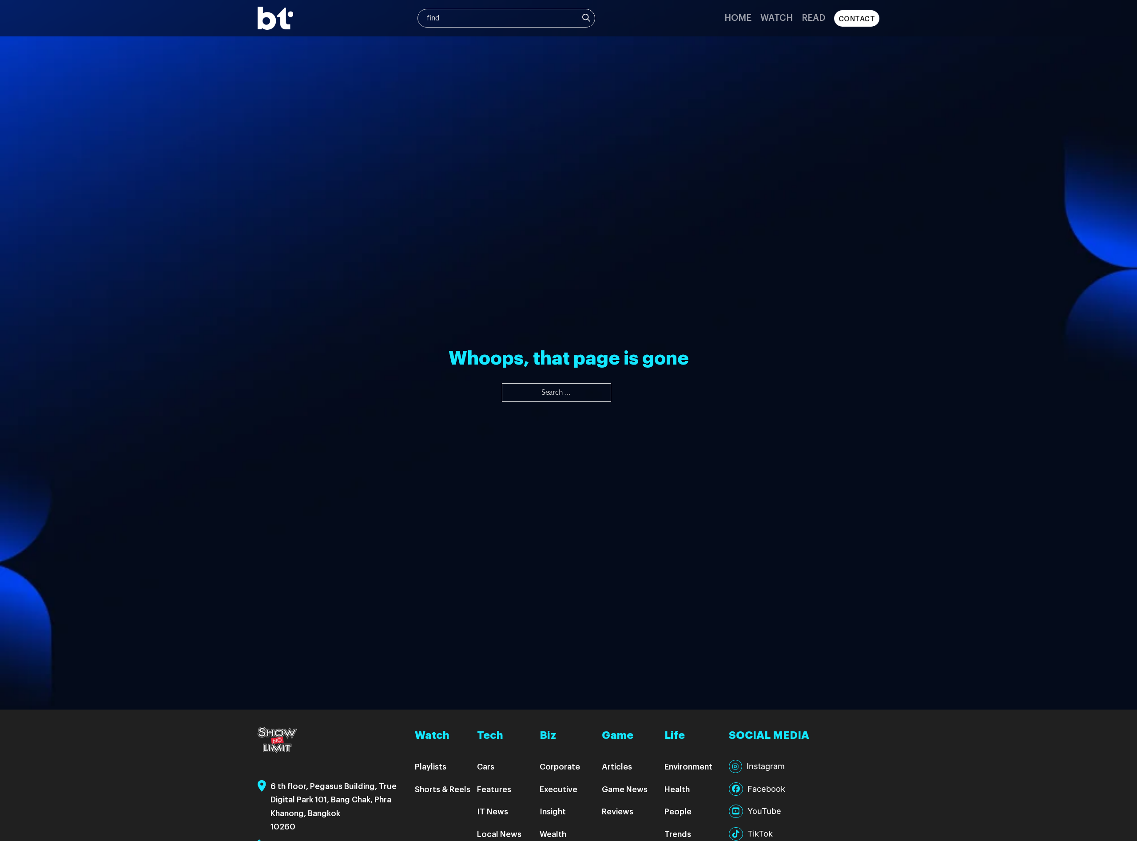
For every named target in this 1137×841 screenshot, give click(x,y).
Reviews (617, 811)
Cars (485, 766)
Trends (677, 833)
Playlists (430, 766)
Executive (558, 788)
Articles (617, 766)
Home (737, 17)
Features (494, 788)
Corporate (560, 766)
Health (677, 788)
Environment (688, 766)
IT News (492, 811)
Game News (625, 788)
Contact (857, 18)
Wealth (553, 833)
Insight (553, 811)
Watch (776, 17)
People (678, 811)
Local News (499, 833)
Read (813, 17)
